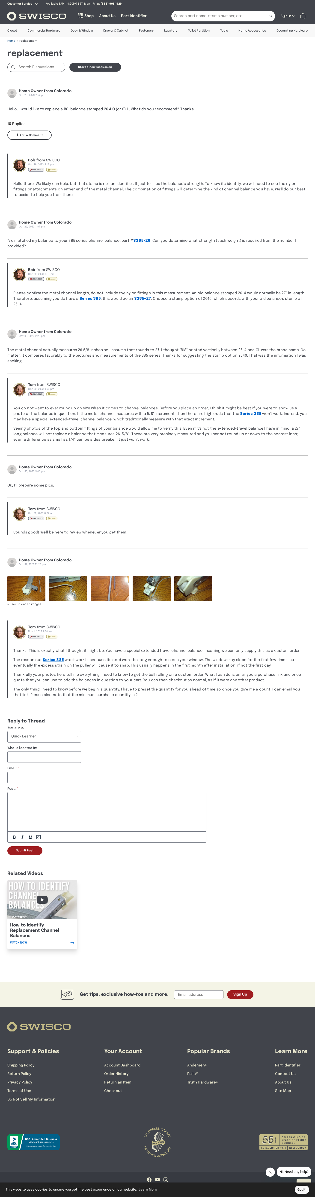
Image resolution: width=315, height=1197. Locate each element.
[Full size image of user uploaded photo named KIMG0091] (68, 588)
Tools (224, 30)
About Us (283, 1082)
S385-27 (142, 299)
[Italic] (22, 837)
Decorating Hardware (292, 30)
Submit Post (25, 850)
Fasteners (146, 30)
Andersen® (197, 1065)
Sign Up (240, 994)
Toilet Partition (199, 30)
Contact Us (285, 1074)
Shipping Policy (21, 1065)
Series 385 (90, 299)
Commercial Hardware (44, 30)
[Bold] (14, 837)
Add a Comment (31, 135)
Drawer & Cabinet (115, 30)
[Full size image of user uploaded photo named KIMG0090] (26, 588)
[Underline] (30, 837)
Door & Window (82, 30)
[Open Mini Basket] (304, 16)
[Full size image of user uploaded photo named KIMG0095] (193, 588)
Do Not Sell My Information (31, 1099)
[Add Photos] (38, 837)
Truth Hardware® (202, 1082)
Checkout (113, 1091)
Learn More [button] (148, 1189)
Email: (12, 768)
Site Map (283, 1091)
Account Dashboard (122, 1065)
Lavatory (170, 30)
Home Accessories (252, 30)
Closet (12, 30)
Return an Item (117, 1082)
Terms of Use (19, 1091)
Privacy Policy (19, 1082)
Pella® (192, 1074)
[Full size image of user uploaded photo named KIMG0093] (152, 588)
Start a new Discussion (95, 67)
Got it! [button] (301, 1189)
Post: (11, 788)
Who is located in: (22, 748)
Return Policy (19, 1074)
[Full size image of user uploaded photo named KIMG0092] (110, 588)
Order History (116, 1074)
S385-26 (141, 241)
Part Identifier (287, 1065)
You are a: (15, 727)
